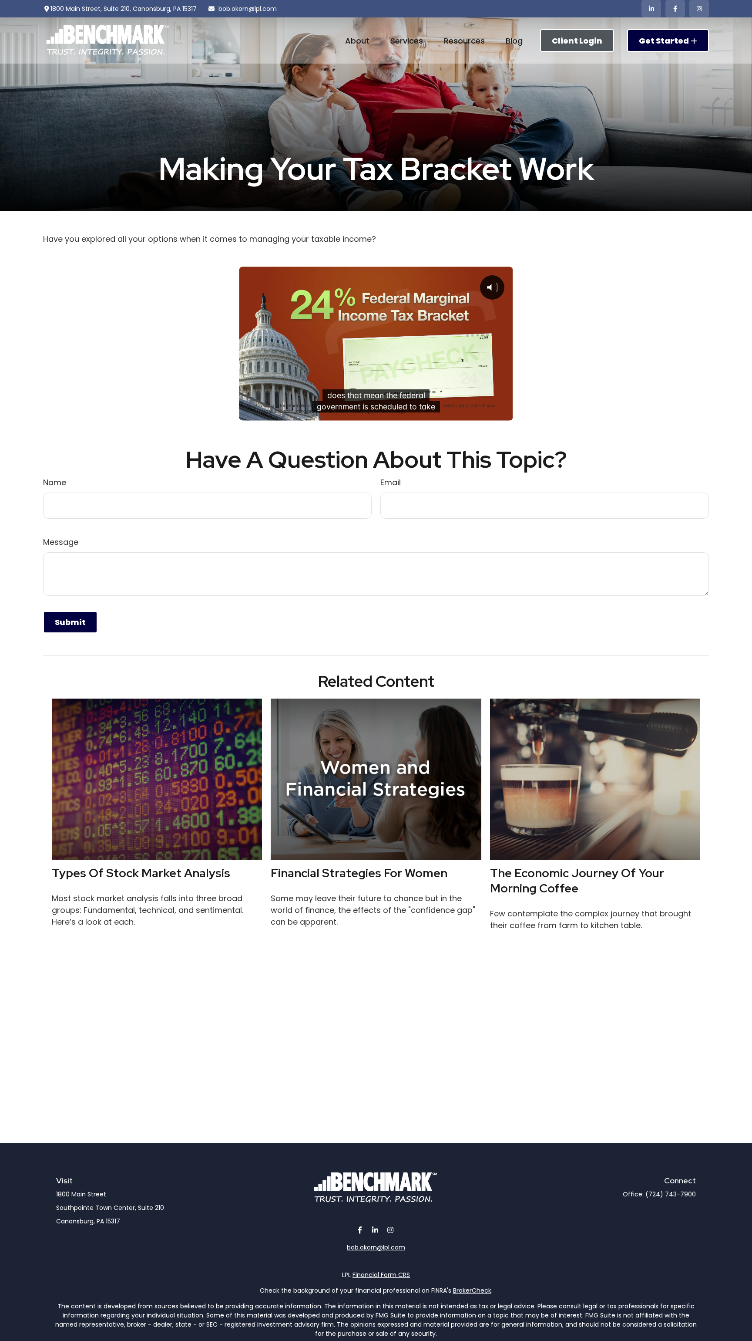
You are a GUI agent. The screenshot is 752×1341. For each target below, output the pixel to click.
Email (390, 482)
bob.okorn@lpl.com (247, 8)
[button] (357, 40)
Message (60, 542)
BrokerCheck (472, 1290)
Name (54, 482)
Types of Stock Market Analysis (141, 873)
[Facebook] (675, 8)
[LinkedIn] (651, 8)
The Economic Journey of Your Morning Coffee (577, 880)
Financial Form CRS (381, 1274)
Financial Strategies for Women (359, 873)
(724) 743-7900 (670, 1194)
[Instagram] (390, 1230)
